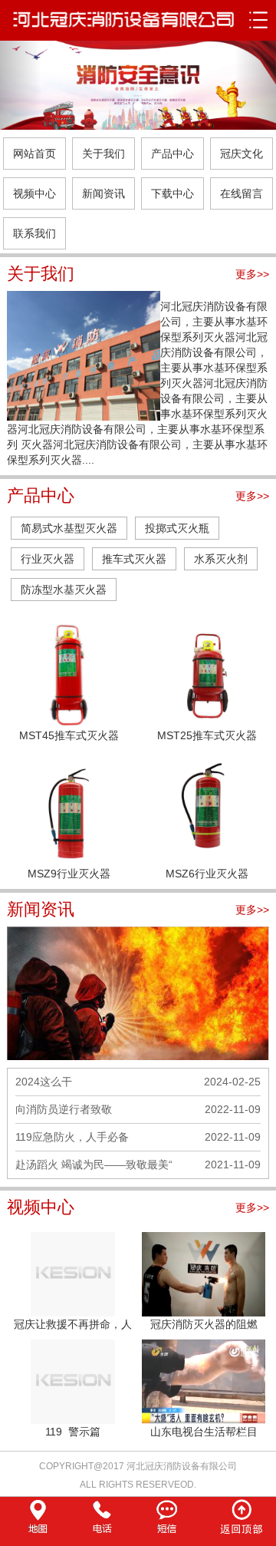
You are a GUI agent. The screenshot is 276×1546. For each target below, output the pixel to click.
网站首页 (34, 153)
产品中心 (172, 153)
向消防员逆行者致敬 (63, 1109)
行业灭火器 (47, 559)
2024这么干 (43, 1081)
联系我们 (34, 233)
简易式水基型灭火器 (69, 528)
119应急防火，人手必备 (72, 1137)
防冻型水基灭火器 (64, 589)
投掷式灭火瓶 (177, 528)
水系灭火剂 (221, 559)
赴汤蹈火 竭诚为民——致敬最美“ (93, 1164)
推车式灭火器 (134, 559)
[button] (20, 85)
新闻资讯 (103, 193)
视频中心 (34, 193)
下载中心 (172, 193)
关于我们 (103, 153)
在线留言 (241, 193)
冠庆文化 (241, 153)
